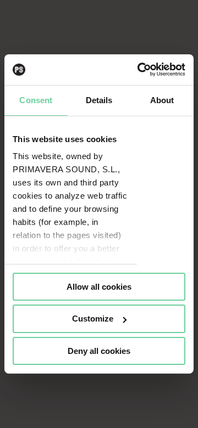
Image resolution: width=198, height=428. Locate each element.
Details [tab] (99, 99)
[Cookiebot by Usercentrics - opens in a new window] (139, 70)
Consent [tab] (35, 99)
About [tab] (162, 99)
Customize (92, 318)
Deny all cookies (99, 351)
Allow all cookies (99, 286)
